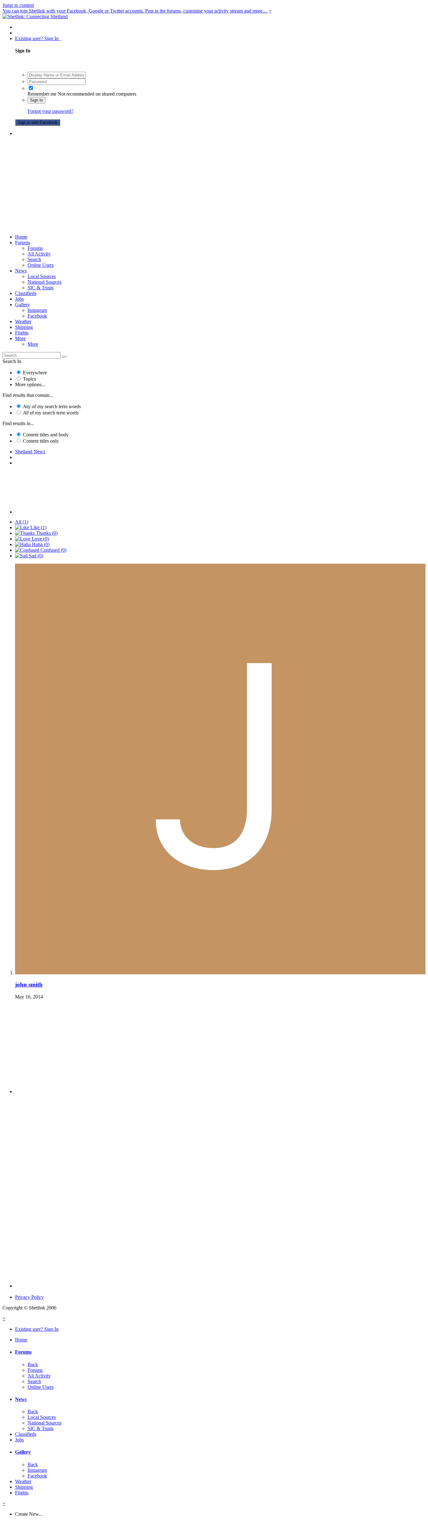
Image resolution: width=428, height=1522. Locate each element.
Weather (23, 321)
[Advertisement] (214, 185)
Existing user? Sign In (38, 38)
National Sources (44, 282)
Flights (22, 332)
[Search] (64, 357)
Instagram (37, 310)
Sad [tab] (35, 555)
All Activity (39, 253)
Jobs (19, 299)
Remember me (42, 94)
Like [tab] (37, 527)
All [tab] (21, 521)
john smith (29, 984)
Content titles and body (46, 434)
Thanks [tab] (46, 533)
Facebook (37, 316)
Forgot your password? (50, 111)
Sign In (36, 100)
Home (21, 237)
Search (34, 259)
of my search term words (52, 406)
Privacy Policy (29, 1297)
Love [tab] (39, 538)
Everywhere (35, 372)
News (21, 270)
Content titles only (41, 441)
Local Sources (42, 276)
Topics (29, 379)
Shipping (24, 327)
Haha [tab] (40, 544)
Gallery (22, 304)
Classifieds (25, 293)
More (20, 338)
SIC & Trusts (41, 287)
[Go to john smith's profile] (220, 972)
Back (33, 1364)
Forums (22, 242)
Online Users (41, 265)
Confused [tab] (52, 550)
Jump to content (18, 5)
